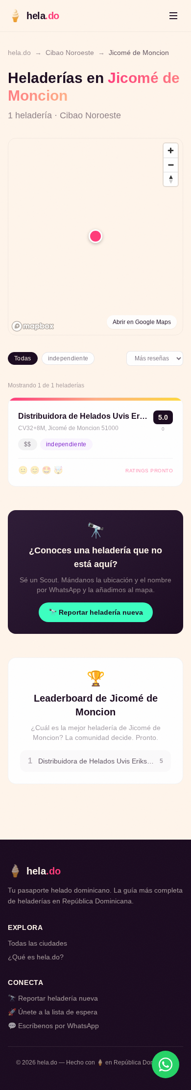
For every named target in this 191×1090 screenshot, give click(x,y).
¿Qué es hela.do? (36, 957)
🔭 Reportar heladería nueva (95, 612)
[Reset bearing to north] (171, 179)
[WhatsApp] (165, 1064)
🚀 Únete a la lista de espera (52, 1012)
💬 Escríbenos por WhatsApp (53, 1026)
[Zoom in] (171, 150)
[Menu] (173, 16)
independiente (68, 358)
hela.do (19, 52)
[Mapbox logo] (32, 326)
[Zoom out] (171, 165)
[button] (95, 236)
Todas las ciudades (37, 943)
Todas (22, 358)
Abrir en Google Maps (142, 322)
